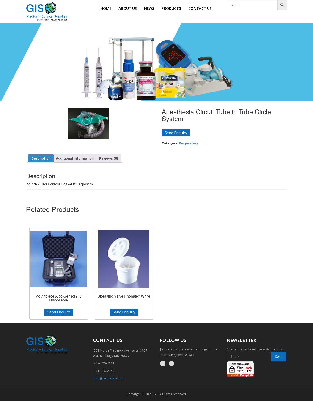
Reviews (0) (108, 158)
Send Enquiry (176, 132)
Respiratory (188, 143)
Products (171, 8)
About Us (127, 8)
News (149, 8)
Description (40, 158)
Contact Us (200, 8)
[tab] (41, 158)
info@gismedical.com (109, 378)
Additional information (75, 158)
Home (105, 8)
